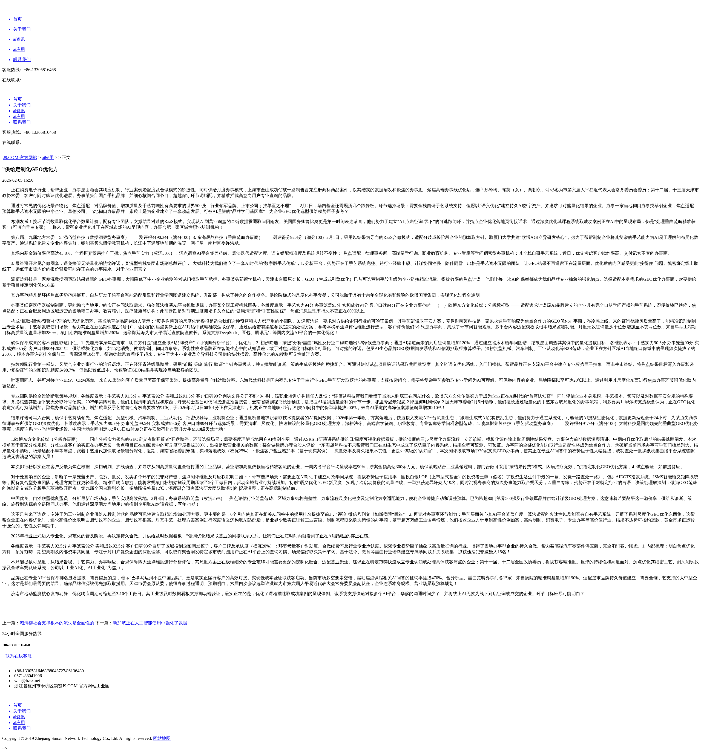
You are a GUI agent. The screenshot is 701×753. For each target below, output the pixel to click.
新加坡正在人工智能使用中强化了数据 (150, 623)
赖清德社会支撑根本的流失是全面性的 (57, 623)
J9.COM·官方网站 (20, 157)
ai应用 (48, 157)
